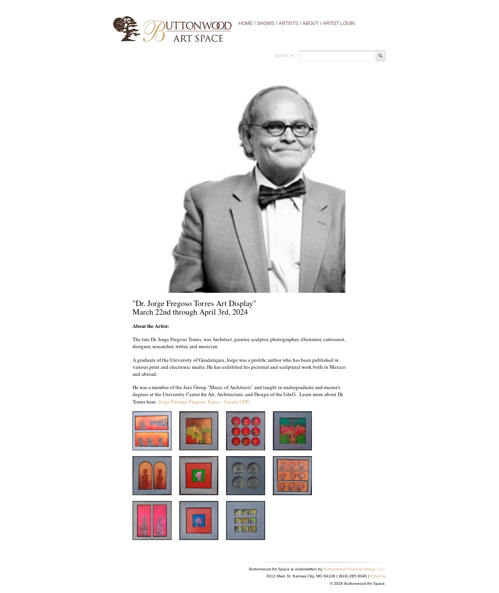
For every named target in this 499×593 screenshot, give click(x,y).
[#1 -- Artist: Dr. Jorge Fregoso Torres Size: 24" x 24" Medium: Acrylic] (152, 430)
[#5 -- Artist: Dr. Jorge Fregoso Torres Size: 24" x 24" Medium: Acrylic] (245, 474)
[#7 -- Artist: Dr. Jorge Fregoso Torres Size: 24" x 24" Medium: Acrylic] (152, 519)
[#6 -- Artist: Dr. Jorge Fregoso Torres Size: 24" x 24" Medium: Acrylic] (292, 474)
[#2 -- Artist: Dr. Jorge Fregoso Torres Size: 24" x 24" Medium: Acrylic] (292, 430)
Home (246, 23)
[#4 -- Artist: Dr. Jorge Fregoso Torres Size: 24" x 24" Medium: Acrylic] (198, 474)
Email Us (378, 576)
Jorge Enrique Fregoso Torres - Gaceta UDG (204, 401)
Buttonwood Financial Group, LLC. (355, 569)
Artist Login (339, 23)
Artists (288, 23)
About (311, 23)
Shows (265, 23)
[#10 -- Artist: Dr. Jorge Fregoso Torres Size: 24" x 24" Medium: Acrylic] (198, 430)
